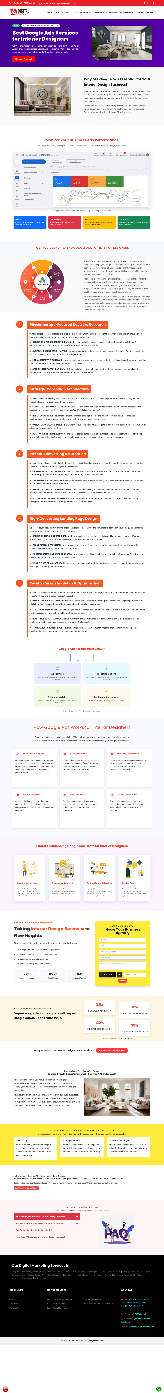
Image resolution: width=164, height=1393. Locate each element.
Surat (118, 1272)
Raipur (100, 1275)
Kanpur (86, 1275)
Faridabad (77, 1275)
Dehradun (68, 1275)
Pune (42, 1272)
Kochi (25, 1275)
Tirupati (60, 1272)
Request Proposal (23, 59)
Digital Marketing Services (78, 12)
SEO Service (98, 12)
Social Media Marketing (57, 1308)
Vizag (45, 1278)
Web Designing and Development (99, 1304)
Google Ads (112, 12)
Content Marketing (92, 1299)
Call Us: (24, 3)
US (114, 1275)
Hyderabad (26, 1272)
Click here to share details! (112, 1050)
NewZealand (139, 1275)
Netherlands (16, 1278)
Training (139, 12)
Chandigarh (57, 1275)
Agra (38, 1275)
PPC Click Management (57, 1304)
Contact (150, 12)
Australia (128, 1275)
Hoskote (37, 1278)
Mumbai (81, 1272)
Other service (126, 12)
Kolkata (104, 1272)
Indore (131, 1272)
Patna (124, 1272)
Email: (60, 4)
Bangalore (16, 1272)
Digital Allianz (83, 1341)
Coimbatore (16, 1275)
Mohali (93, 1275)
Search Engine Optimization (59, 1299)
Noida (97, 1272)
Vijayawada (27, 1278)
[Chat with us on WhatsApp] (158, 1389)
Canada (120, 1275)
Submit (122, 981)
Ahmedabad (46, 1275)
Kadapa (68, 1272)
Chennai (35, 1272)
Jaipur (31, 1275)
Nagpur (147, 1272)
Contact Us (14, 1308)
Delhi (74, 1272)
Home (49, 12)
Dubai (111, 1272)
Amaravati (50, 1272)
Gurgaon (89, 1272)
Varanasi (108, 1275)
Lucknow (139, 1272)
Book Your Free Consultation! (26, 1188)
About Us (59, 12)
